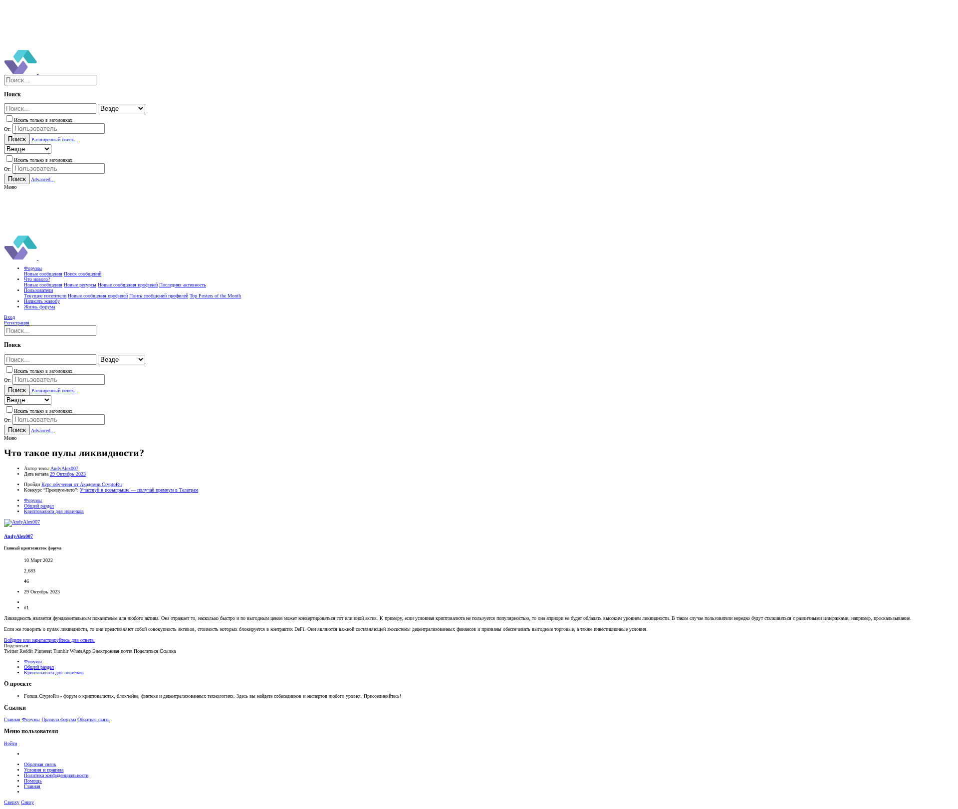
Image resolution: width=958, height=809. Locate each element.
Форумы (31, 719)
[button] (10, 187)
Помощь (33, 781)
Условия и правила (43, 770)
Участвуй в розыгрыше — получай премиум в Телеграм (139, 490)
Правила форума (58, 719)
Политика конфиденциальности (56, 775)
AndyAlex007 (64, 468)
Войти (10, 743)
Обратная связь (93, 719)
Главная (12, 719)
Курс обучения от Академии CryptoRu (81, 484)
